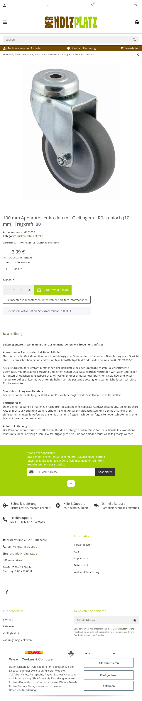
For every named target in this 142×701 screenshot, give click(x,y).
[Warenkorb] (137, 22)
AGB (76, 551)
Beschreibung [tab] (12, 334)
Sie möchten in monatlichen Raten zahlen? (47, 300)
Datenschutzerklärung (91, 456)
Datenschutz (81, 565)
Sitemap (8, 619)
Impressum (81, 558)
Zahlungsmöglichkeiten (17, 640)
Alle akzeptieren (109, 663)
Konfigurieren (108, 675)
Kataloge (8, 626)
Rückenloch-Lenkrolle (30, 236)
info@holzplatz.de (26, 553)
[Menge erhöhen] (21, 290)
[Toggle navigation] (13, 22)
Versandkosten (83, 544)
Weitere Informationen (74, 300)
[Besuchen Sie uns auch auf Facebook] (71, 483)
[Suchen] (136, 39)
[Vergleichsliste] (91, 5)
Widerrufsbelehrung (86, 572)
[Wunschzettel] (135, 5)
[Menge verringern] (7, 290)
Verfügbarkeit (11, 633)
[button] (48, 5)
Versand (28, 257)
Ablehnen (109, 685)
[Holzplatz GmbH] (71, 22)
